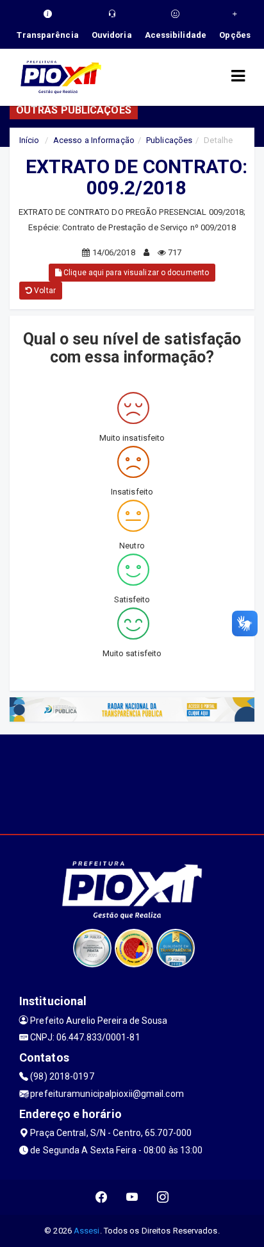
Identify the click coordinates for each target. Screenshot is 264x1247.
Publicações (169, 140)
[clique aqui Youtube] (132, 1197)
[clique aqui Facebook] (101, 1197)
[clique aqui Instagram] (163, 1197)
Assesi (87, 1230)
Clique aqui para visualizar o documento (135, 272)
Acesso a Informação (94, 140)
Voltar (44, 290)
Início (29, 140)
